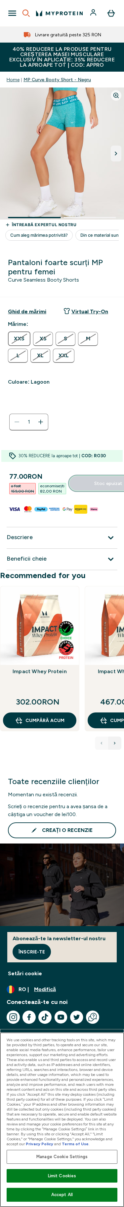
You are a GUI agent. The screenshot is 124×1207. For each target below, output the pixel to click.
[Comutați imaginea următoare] (116, 153)
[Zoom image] (116, 95)
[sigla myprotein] (59, 13)
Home (13, 79)
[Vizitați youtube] (60, 1017)
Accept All (62, 1194)
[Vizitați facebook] (29, 1017)
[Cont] (94, 13)
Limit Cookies (62, 1175)
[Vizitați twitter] (76, 1017)
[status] (28, 422)
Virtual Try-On (89, 311)
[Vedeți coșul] (111, 13)
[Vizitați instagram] (13, 1017)
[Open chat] (92, 1017)
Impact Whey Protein (40, 671)
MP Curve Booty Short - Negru (57, 79)
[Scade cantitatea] (17, 422)
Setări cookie (25, 973)
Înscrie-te (32, 951)
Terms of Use (75, 1144)
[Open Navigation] (12, 13)
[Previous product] (101, 743)
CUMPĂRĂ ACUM (44, 720)
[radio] (19, 338)
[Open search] (26, 13)
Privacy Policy (39, 1144)
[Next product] (114, 743)
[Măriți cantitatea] (40, 422)
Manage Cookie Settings (62, 1156)
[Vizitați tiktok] (45, 1017)
